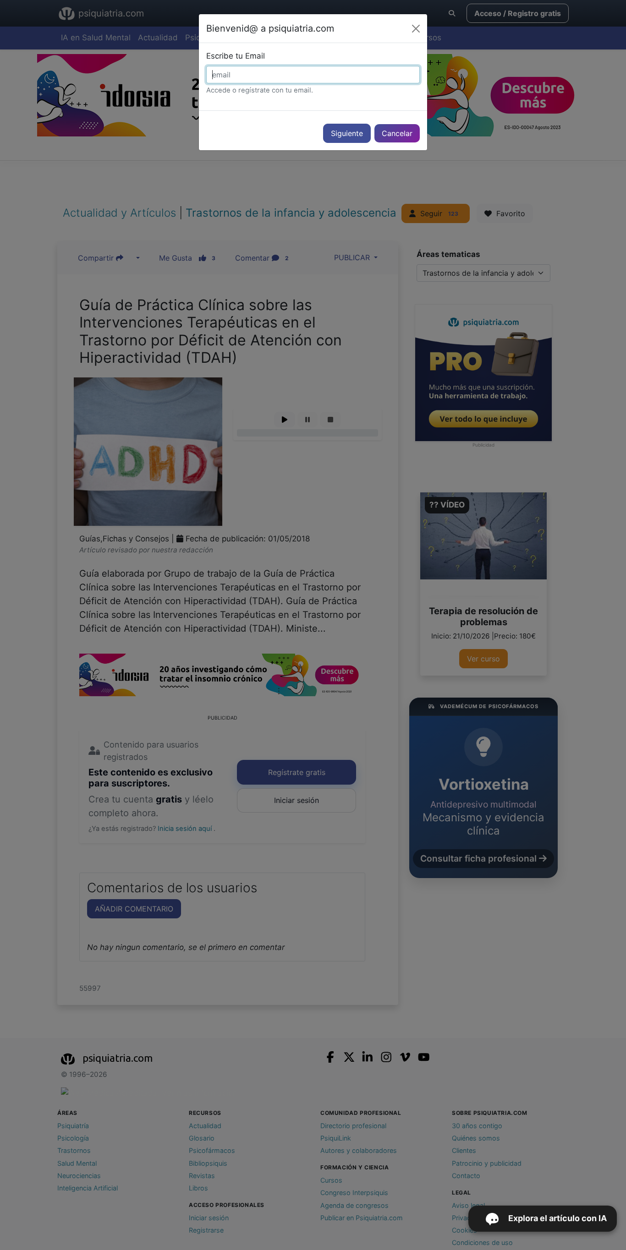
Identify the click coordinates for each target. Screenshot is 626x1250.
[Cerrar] (415, 28)
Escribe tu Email (235, 55)
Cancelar (397, 133)
